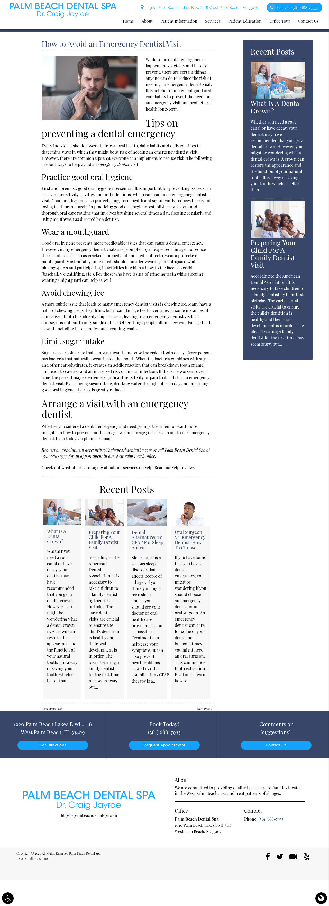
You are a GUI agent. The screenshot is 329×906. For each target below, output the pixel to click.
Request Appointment (164, 745)
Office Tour (279, 21)
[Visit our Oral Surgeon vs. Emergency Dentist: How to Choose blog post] (190, 512)
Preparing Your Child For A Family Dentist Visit (104, 539)
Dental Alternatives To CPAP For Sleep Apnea (147, 540)
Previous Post (53, 709)
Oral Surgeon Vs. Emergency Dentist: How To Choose (190, 539)
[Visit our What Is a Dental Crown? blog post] (62, 512)
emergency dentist (184, 84)
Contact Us (308, 21)
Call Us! (297, 7)
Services (213, 21)
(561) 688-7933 (55, 456)
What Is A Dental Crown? (56, 536)
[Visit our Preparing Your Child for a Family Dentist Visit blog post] (104, 512)
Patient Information (178, 21)
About (147, 21)
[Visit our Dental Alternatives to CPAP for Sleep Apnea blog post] (147, 512)
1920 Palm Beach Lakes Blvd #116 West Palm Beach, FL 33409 (202, 7)
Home (128, 21)
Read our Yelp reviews (174, 467)
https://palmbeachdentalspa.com (123, 450)
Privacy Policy (26, 859)
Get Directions (52, 745)
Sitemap (44, 859)
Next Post (203, 709)
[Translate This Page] (321, 898)
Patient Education (245, 21)
